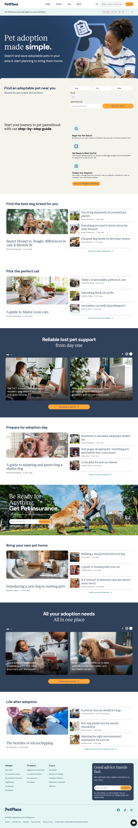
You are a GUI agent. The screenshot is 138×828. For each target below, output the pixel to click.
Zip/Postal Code (76, 102)
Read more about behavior (99, 592)
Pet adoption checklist (13, 778)
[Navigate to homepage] (12, 4)
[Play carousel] (122, 354)
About (7, 822)
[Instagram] (131, 810)
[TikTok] (125, 810)
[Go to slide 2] (11, 355)
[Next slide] (130, 354)
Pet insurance (32, 778)
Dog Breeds (9, 782)
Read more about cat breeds (99, 318)
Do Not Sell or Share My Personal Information (71, 822)
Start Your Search (118, 106)
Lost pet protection (34, 774)
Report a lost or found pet (112, 4)
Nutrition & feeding (56, 774)
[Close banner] (132, 12)
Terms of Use (99, 797)
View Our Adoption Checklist (86, 183)
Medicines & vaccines (57, 782)
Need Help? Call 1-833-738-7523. (114, 12)
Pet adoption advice (12, 774)
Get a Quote (44, 521)
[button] (48, 4)
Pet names (9, 790)
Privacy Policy (120, 795)
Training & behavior (56, 778)
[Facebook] (118, 810)
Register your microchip (36, 770)
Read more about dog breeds (99, 251)
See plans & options (67, 407)
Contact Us (16, 822)
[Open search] (97, 4)
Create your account (67, 681)
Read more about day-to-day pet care (99, 749)
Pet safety (31, 782)
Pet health (53, 770)
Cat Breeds (9, 786)
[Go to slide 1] (8, 355)
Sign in (129, 4)
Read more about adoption (99, 475)
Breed (73, 93)
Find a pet (9, 770)
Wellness (52, 786)
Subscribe (126, 788)
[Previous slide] (126, 354)
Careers (26, 822)
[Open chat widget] (134, 823)
